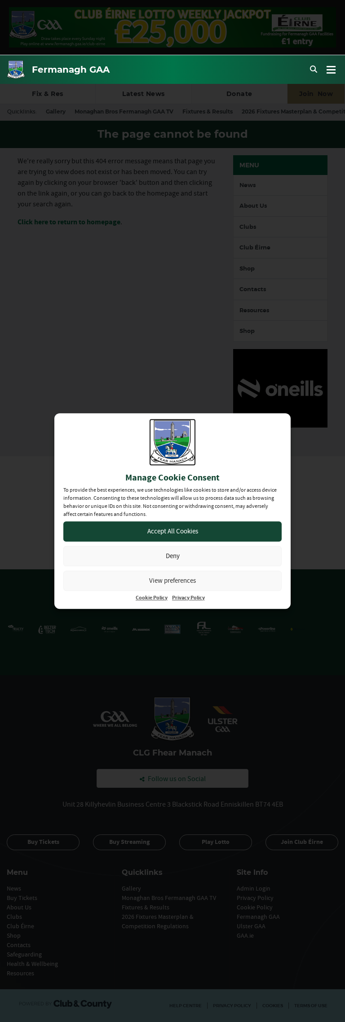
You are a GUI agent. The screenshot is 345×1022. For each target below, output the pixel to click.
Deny (173, 555)
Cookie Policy (152, 598)
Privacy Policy (188, 598)
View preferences (172, 580)
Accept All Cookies (172, 531)
